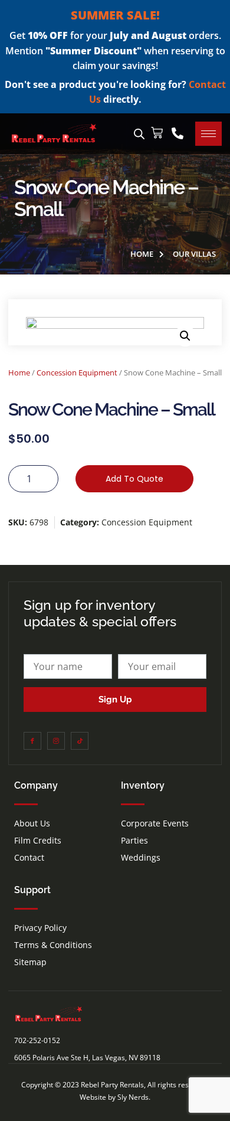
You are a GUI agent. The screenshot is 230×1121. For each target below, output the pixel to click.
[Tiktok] (79, 741)
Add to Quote (134, 479)
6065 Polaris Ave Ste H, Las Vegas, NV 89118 (87, 1058)
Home (19, 372)
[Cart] (157, 133)
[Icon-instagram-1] (56, 741)
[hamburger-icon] (208, 134)
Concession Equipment (77, 372)
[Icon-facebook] (32, 741)
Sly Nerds (133, 1097)
